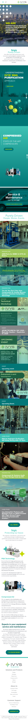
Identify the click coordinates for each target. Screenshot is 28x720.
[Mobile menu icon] (2, 2)
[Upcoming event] (14, 350)
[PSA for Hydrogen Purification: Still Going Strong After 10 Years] (14, 420)
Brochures (14, 706)
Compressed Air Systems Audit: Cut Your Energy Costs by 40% (13, 476)
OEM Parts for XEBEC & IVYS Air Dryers (14, 255)
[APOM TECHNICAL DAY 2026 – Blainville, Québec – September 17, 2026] (14, 311)
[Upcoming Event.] (14, 385)
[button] (26, 93)
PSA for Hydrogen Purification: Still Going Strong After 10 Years (13, 439)
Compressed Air (14, 678)
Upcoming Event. (8, 403)
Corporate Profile (14, 688)
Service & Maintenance (14, 702)
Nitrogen (14, 682)
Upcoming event (8, 369)
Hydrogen (14, 674)
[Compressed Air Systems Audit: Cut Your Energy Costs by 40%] (14, 456)
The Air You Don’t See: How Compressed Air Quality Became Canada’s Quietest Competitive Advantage (14, 293)
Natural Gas (14, 676)
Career (14, 696)
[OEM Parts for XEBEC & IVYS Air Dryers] (14, 235)
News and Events (14, 694)
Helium (14, 680)
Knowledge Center (14, 704)
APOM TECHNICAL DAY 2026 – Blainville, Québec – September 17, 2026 (13, 332)
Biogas (14, 672)
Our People (14, 690)
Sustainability (14, 692)
